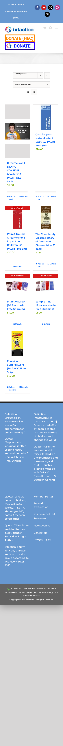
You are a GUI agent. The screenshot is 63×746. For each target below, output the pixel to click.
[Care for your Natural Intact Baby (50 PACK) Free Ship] (45, 117)
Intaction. (30, 600)
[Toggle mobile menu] (56, 27)
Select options (12, 388)
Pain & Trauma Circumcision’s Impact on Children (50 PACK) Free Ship (17, 241)
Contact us (40, 532)
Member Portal (43, 496)
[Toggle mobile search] (50, 27)
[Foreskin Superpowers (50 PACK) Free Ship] (17, 343)
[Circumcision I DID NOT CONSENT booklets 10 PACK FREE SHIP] (17, 131)
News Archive (42, 525)
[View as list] (34, 92)
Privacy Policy (42, 539)
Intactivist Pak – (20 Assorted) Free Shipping (17, 305)
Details (24, 196)
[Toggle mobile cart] (44, 27)
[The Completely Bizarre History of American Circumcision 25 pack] (45, 217)
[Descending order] (47, 75)
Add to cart (12, 197)
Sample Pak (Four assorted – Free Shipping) (45, 305)
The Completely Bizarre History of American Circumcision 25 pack (45, 241)
